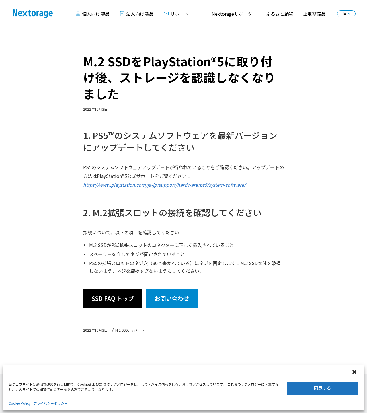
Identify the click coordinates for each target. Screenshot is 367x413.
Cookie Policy (19, 403)
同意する (322, 388)
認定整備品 (314, 13)
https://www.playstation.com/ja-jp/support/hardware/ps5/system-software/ (164, 184)
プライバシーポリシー (50, 403)
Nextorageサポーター (234, 13)
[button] (355, 372)
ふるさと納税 (280, 13)
